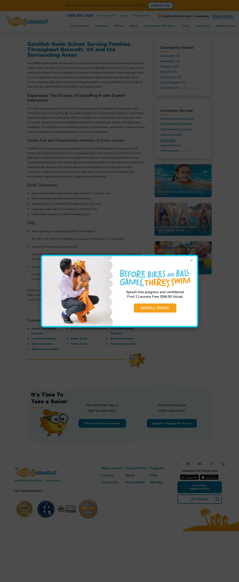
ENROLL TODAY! (155, 308)
